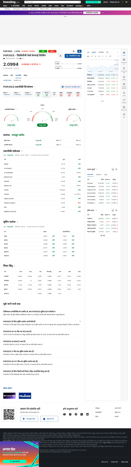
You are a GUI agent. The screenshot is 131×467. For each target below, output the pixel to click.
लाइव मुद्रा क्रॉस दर (34, 9)
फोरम (25, 75)
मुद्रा (88, 52)
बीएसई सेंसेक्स (90, 78)
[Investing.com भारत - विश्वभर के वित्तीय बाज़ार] (11, 2)
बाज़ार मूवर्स (91, 169)
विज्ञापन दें (117, 412)
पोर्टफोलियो (98, 412)
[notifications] (122, 2)
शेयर (107, 52)
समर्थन (116, 416)
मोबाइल (97, 408)
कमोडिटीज (101, 52)
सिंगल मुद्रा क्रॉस (16, 9)
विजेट (96, 416)
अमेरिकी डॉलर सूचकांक (56, 9)
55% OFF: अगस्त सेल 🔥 (93, 2)
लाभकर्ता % (99, 174)
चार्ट (11, 75)
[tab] (6, 94)
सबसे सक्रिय (90, 174)
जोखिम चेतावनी (124, 462)
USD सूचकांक (90, 94)
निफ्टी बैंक (89, 81)
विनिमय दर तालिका (44, 9)
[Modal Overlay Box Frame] (19, 454)
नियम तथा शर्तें (105, 462)
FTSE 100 (90, 91)
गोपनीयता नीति (114, 462)
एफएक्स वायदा (66, 9)
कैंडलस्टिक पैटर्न (17, 80)
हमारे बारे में (118, 408)
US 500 (89, 88)
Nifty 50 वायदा (91, 85)
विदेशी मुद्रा (7, 9)
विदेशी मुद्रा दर (25, 9)
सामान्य (5, 75)
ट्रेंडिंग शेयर (90, 210)
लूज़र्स (105, 174)
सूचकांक (94, 52)
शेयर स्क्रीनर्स (70, 6)
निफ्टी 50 (89, 75)
